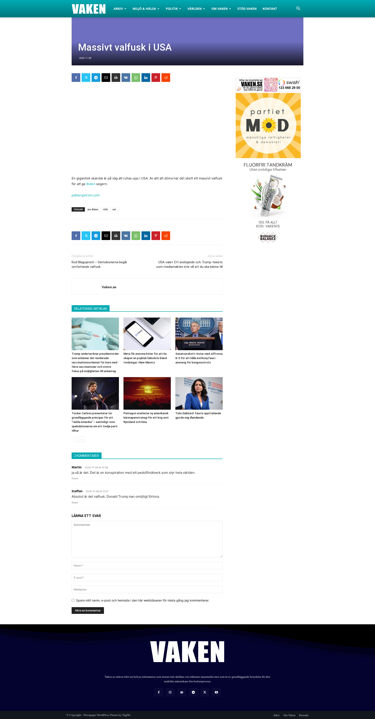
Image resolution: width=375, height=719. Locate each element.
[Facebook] (76, 77)
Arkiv (118, 9)
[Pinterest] (155, 77)
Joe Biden (93, 209)
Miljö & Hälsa (144, 9)
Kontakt (270, 9)
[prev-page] (74, 439)
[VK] (126, 77)
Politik (172, 9)
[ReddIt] (165, 77)
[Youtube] (216, 692)
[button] (298, 9)
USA (105, 209)
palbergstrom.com (86, 195)
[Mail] (182, 692)
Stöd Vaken (247, 9)
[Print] (116, 77)
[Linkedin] (145, 77)
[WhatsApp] (136, 77)
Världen (195, 9)
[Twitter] (86, 77)
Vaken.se (109, 287)
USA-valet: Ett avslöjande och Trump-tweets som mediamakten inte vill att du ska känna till (189, 264)
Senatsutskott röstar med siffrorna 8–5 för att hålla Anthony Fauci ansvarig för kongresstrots (198, 358)
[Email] (106, 77)
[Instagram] (170, 692)
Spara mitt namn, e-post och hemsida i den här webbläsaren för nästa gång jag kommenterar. (142, 600)
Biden (90, 184)
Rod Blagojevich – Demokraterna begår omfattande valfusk (99, 264)
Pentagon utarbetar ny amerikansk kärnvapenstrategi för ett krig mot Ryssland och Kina (146, 418)
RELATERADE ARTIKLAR (90, 308)
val (114, 209)
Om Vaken (219, 9)
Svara (75, 478)
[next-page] (81, 439)
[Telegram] (96, 77)
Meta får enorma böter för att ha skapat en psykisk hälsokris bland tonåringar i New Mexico (145, 358)
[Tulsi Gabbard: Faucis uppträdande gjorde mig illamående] (199, 393)
